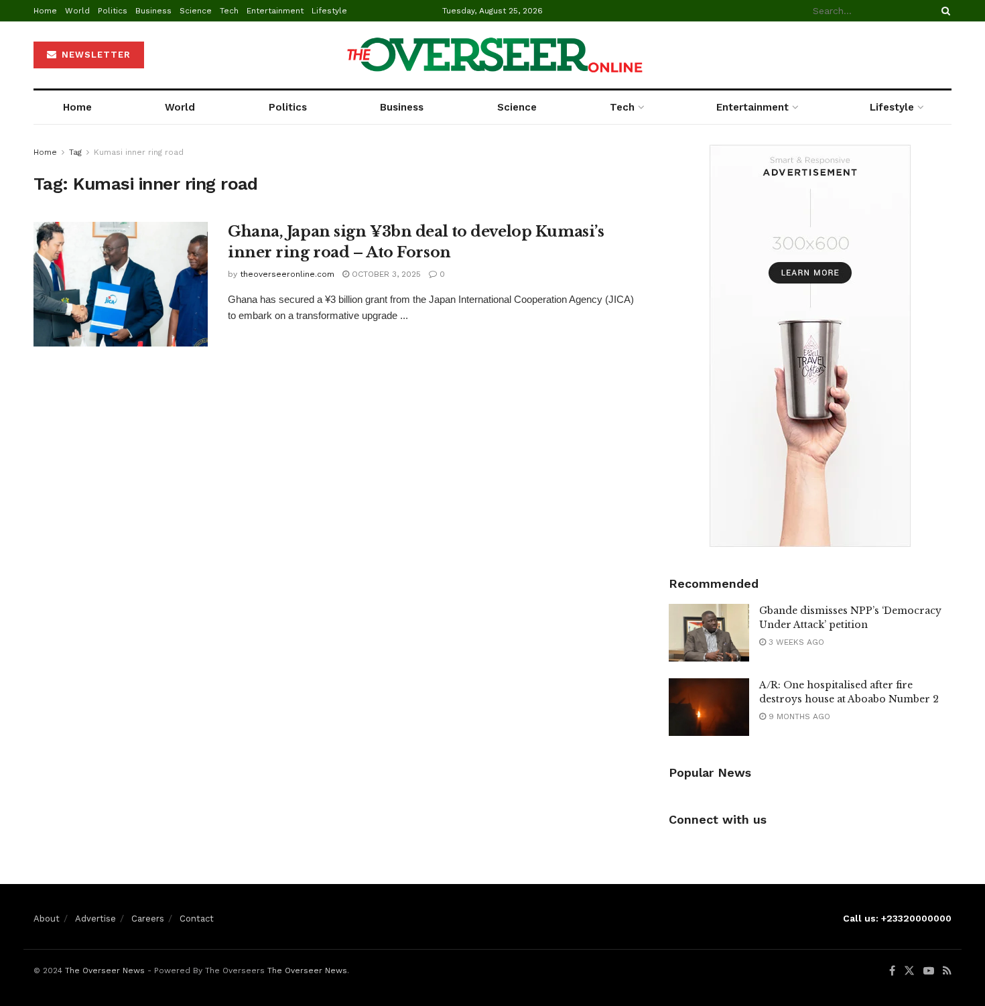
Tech (229, 10)
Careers (147, 919)
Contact (197, 919)
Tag (75, 152)
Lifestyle (329, 10)
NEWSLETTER (94, 55)
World (77, 10)
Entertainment (275, 10)
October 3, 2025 (385, 274)
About (47, 919)
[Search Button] (943, 10)
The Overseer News (105, 970)
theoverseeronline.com (287, 274)
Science (196, 10)
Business (153, 10)
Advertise (95, 919)
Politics (112, 10)
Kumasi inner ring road (139, 152)
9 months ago (798, 716)
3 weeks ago (795, 642)
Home (45, 10)
